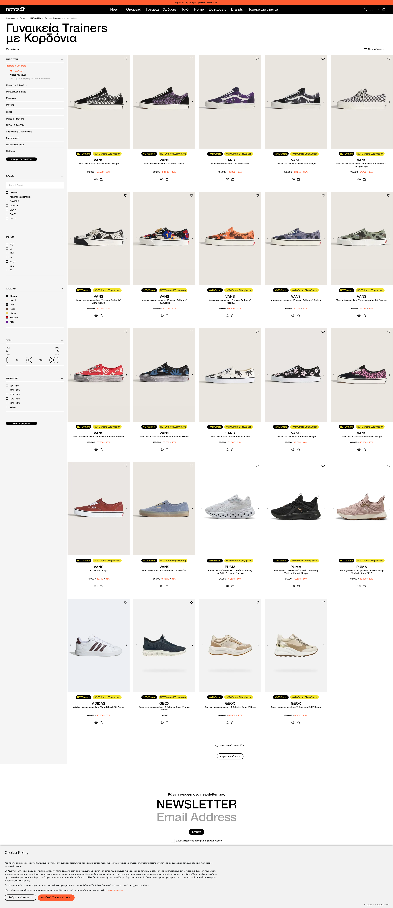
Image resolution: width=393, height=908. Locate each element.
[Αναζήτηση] (365, 9)
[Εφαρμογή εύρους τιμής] (56, 360)
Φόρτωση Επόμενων (230, 756)
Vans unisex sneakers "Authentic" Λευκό (230, 436)
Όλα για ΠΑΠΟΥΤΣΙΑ (21, 159)
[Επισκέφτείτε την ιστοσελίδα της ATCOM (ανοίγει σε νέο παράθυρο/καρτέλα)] (376, 905)
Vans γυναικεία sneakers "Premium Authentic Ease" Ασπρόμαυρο (361, 165)
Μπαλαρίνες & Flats (16, 91)
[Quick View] (96, 179)
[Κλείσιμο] (385, 2)
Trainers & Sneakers (53, 18)
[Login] (371, 9)
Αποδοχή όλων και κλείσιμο (56, 897)
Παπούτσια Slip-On (15, 144)
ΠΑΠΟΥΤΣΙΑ (35, 18)
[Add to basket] (101, 179)
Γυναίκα (23, 18)
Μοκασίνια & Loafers (16, 85)
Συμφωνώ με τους (199, 840)
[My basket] (384, 9)
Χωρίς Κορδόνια (18, 74)
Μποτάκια (11, 98)
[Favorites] (378, 9)
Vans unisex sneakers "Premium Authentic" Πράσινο (361, 300)
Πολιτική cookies (115, 890)
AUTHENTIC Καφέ (98, 570)
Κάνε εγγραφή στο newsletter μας (196, 794)
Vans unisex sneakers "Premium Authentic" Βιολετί (296, 300)
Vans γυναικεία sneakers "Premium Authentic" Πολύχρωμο (164, 301)
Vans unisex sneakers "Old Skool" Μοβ (230, 163)
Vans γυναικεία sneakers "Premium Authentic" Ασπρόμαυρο (98, 301)
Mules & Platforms (15, 118)
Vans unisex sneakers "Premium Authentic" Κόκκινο (98, 436)
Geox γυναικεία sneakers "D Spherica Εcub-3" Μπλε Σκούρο (164, 708)
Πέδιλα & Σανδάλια (15, 125)
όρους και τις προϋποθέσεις (208, 840)
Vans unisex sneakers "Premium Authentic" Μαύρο (164, 436)
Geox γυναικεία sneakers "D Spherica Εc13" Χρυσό (296, 707)
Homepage (11, 18)
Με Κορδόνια (16, 71)
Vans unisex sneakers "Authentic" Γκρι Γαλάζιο (164, 570)
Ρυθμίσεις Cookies (19, 897)
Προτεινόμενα (375, 49)
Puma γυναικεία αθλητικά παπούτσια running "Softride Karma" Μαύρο (296, 572)
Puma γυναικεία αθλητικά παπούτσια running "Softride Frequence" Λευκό (230, 572)
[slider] (7, 351)
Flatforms (10, 151)
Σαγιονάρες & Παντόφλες (19, 131)
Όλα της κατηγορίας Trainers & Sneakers (30, 78)
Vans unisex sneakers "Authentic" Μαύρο (296, 436)
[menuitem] (116, 9)
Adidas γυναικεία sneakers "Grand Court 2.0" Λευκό (98, 707)
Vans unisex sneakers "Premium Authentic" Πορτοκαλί (230, 301)
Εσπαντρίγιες (12, 138)
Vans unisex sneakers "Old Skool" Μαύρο (99, 163)
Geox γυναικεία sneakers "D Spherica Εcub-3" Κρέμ (230, 707)
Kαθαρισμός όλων (21, 423)
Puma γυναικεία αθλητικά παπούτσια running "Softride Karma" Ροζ (361, 572)
